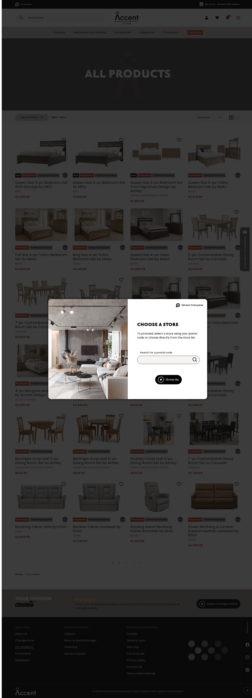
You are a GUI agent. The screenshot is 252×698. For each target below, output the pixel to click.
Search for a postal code (156, 352)
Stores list (172, 380)
